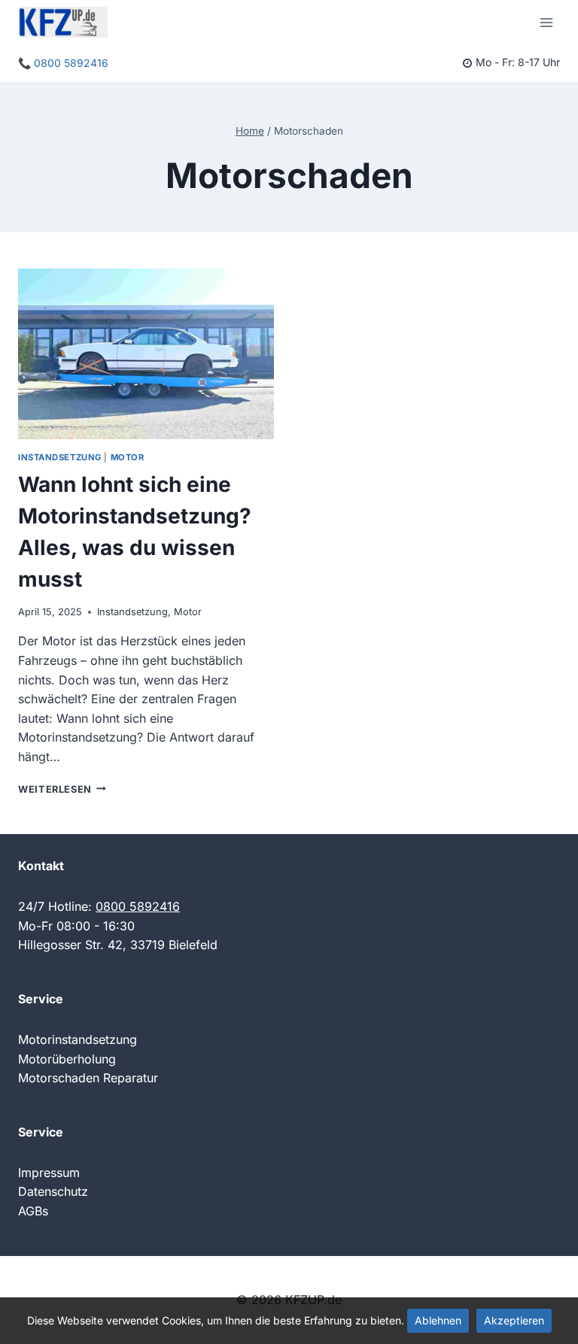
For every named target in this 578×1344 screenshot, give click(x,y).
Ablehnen (438, 1320)
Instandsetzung (60, 457)
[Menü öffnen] (546, 22)
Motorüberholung (67, 1058)
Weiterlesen (62, 789)
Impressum (49, 1172)
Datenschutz (53, 1191)
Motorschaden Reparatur (88, 1077)
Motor (127, 457)
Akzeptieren (514, 1320)
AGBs (33, 1210)
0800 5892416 (138, 906)
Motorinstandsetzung (77, 1039)
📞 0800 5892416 (63, 62)
